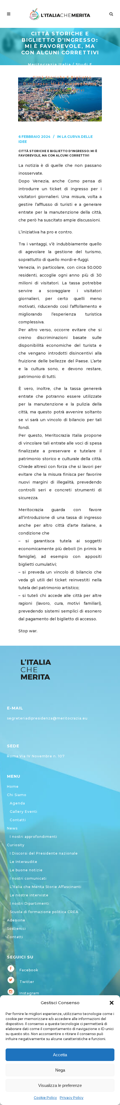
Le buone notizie (26, 870)
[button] (111, 1003)
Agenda (17, 803)
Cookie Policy (45, 1098)
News (12, 828)
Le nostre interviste (29, 895)
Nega (60, 1070)
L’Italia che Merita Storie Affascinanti (45, 887)
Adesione (16, 920)
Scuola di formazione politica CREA (44, 912)
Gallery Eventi (23, 811)
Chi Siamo (17, 795)
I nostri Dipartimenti (29, 903)
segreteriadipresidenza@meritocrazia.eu (47, 718)
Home (13, 786)
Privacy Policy (71, 1098)
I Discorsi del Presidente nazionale (44, 853)
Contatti (18, 820)
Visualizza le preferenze (60, 1085)
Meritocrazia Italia (49, 64)
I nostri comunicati (28, 878)
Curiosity (16, 845)
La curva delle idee (73, 71)
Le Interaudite (23, 862)
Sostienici (16, 928)
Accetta (60, 1054)
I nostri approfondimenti (33, 837)
